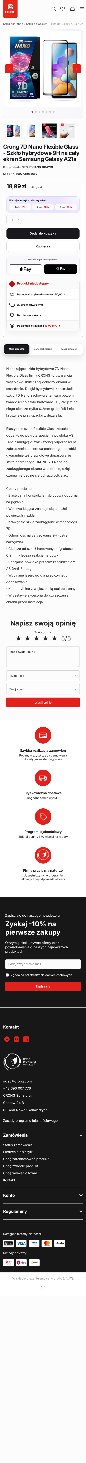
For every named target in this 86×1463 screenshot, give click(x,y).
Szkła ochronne (13, 23)
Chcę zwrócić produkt (20, 1166)
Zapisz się (43, 986)
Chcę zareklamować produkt (26, 1159)
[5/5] (54, 638)
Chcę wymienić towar (20, 1173)
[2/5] (27, 638)
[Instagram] (17, 1039)
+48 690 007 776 (17, 1088)
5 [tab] (46, 112)
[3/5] (36, 638)
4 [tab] (43, 112)
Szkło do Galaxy (36, 23)
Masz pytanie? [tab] (69, 349)
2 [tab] (36, 112)
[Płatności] (8, 1243)
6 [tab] (50, 112)
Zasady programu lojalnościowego (30, 1120)
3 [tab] (39, 112)
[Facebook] (7, 1039)
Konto (9, 1195)
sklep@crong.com (17, 1081)
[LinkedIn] (26, 1039)
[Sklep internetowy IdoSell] (43, 1287)
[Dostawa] (8, 1262)
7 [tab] (53, 112)
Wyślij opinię (43, 702)
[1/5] (18, 638)
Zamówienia (15, 1135)
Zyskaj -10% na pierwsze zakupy (32, 928)
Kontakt (9, 1180)
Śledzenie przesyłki (18, 1152)
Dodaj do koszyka (43, 233)
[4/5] (45, 638)
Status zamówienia (18, 1145)
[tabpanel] (43, 69)
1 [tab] (32, 112)
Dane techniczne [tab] (43, 349)
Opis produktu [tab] (17, 349)
